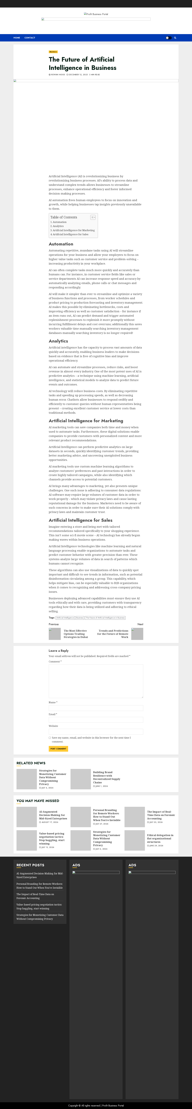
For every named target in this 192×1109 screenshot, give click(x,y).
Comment (55, 661)
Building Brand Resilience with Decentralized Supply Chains (80, 779)
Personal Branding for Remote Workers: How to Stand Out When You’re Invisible (80, 817)
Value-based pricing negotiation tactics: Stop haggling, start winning (26, 840)
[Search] (175, 38)
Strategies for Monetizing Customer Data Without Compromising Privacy (26, 779)
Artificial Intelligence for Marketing (74, 230)
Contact (29, 37)
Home (17, 37)
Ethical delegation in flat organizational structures (134, 840)
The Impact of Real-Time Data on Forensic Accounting (134, 817)
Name (53, 702)
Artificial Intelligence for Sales (70, 234)
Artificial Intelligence (65, 617)
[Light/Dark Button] (169, 37)
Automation (60, 222)
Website (53, 726)
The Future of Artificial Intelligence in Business (105, 617)
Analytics (58, 226)
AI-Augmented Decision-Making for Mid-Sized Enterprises (26, 817)
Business (53, 52)
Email (53, 714)
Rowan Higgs (58, 75)
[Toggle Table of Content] (91, 217)
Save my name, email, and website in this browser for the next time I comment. (91, 739)
